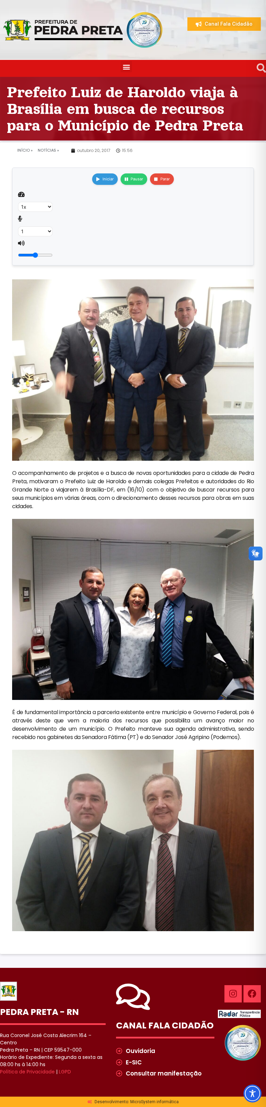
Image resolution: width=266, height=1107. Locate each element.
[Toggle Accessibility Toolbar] (252, 1093)
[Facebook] (252, 993)
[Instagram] (233, 993)
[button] (126, 66)
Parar (165, 179)
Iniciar (108, 179)
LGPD (65, 1071)
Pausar (137, 179)
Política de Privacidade (27, 1071)
